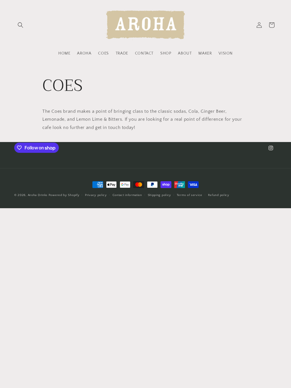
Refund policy (218, 195)
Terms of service (189, 195)
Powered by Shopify (64, 195)
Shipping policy (159, 195)
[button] (20, 25)
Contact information (127, 195)
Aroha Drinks (37, 195)
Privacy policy (96, 195)
